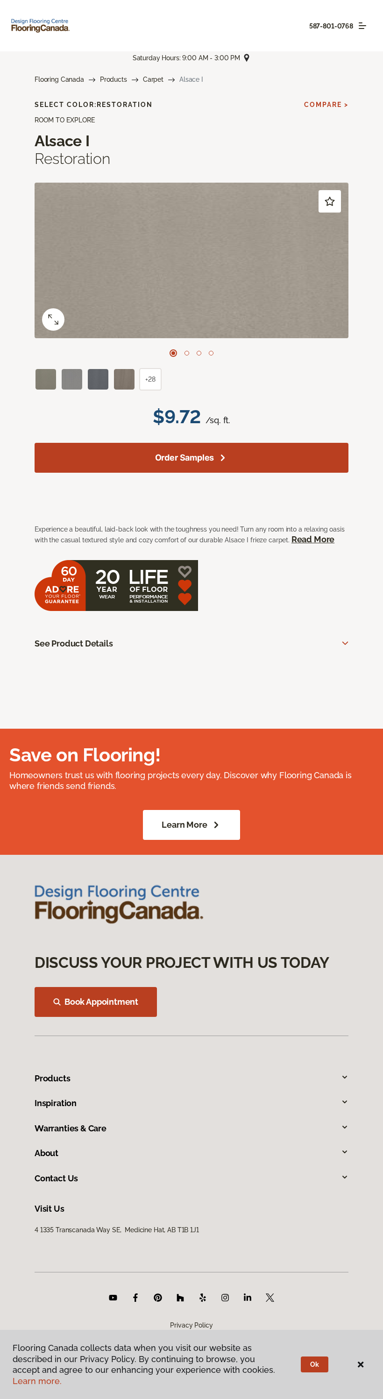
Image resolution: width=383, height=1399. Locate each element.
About (46, 1153)
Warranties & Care (70, 1128)
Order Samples (184, 457)
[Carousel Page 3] (199, 353)
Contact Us (56, 1178)
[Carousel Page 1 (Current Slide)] (173, 353)
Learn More (184, 825)
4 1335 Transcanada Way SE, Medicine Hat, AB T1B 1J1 (117, 1230)
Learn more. (37, 1381)
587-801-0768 (331, 26)
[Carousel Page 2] (186, 353)
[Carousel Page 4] (211, 353)
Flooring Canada (59, 79)
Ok (314, 1364)
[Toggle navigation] (362, 25)
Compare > (326, 104)
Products (113, 79)
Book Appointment (101, 1002)
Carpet (153, 79)
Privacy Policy (191, 1325)
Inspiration (56, 1103)
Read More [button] (312, 539)
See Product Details (74, 643)
